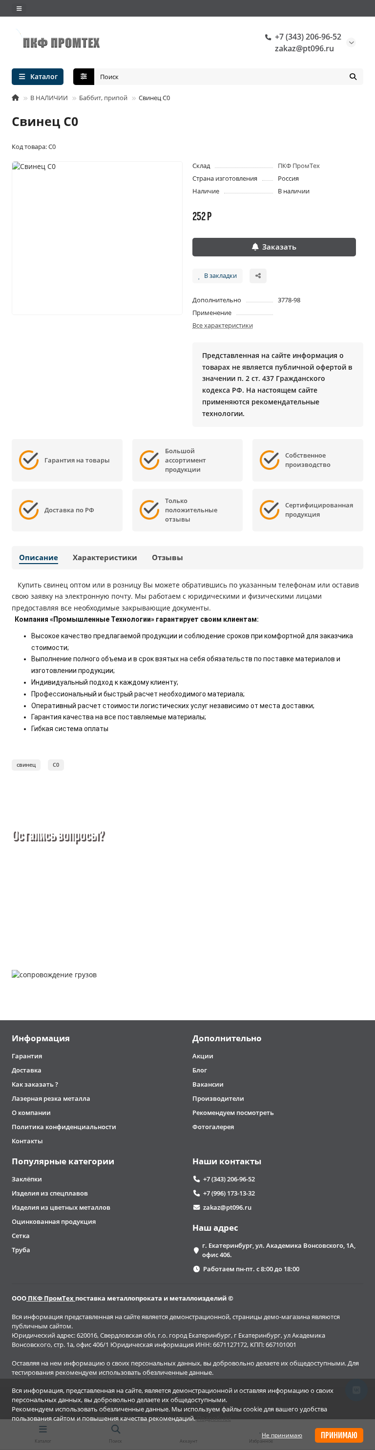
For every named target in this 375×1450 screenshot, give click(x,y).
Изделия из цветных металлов (61, 1207)
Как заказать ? (35, 1084)
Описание (38, 557)
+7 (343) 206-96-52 (308, 36)
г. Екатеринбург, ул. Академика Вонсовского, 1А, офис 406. (278, 1250)
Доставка (27, 1070)
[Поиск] (353, 76)
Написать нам (113, 924)
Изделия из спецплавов (50, 1193)
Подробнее (214, 1418)
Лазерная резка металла (51, 1098)
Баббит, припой (103, 97)
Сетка (21, 1235)
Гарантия (27, 1055)
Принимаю (339, 1435)
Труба (21, 1249)
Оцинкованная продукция (54, 1221)
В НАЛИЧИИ (49, 97)
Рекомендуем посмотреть (233, 1112)
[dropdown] (19, 8)
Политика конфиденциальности (64, 1126)
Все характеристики (222, 325)
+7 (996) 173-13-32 (229, 1193)
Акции (202, 1055)
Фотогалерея (213, 1126)
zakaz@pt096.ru (304, 48)
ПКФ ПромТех (299, 165)
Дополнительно (227, 1038)
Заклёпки (27, 1179)
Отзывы (167, 557)
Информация (41, 1038)
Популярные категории (63, 1161)
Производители (218, 1098)
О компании (31, 1112)
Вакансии (208, 1084)
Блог (199, 1070)
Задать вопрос (50, 924)
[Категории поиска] (83, 76)
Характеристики (105, 557)
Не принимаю (282, 1435)
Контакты (27, 1140)
